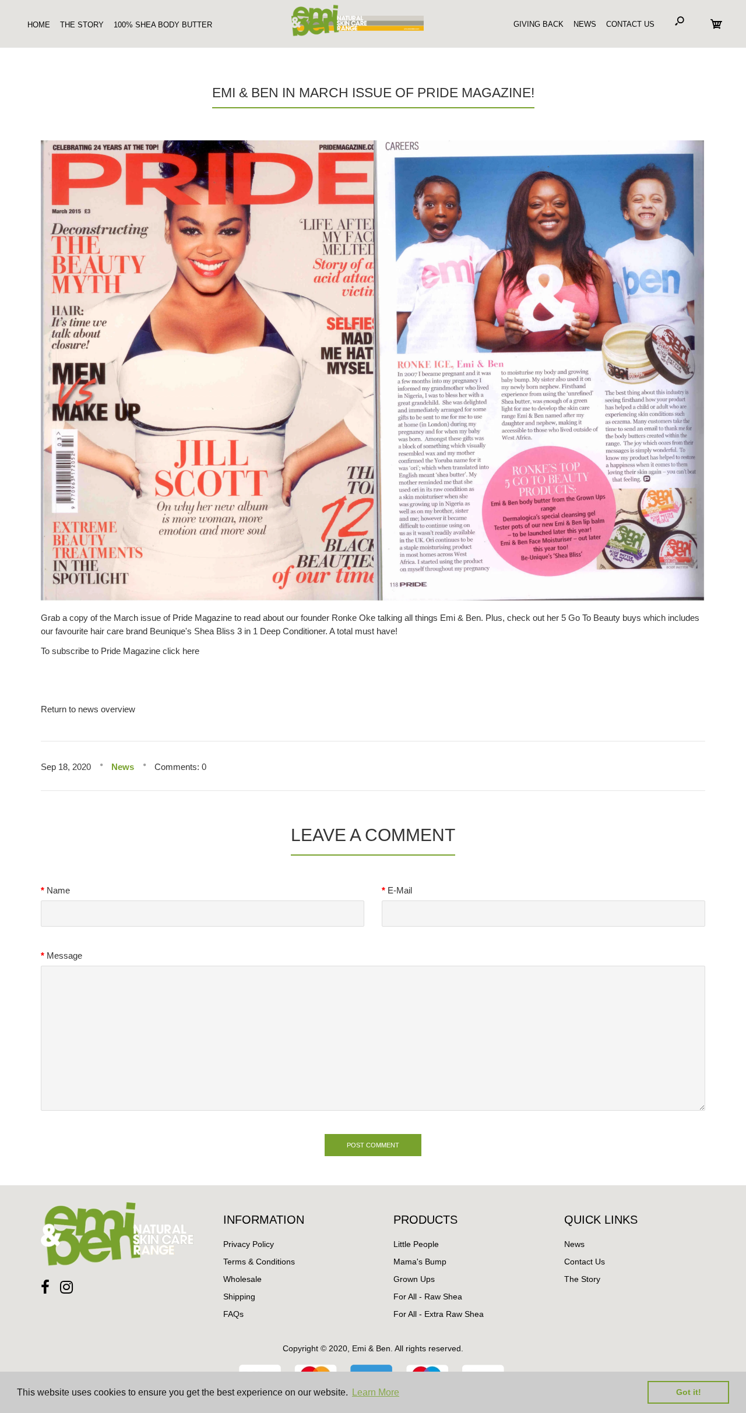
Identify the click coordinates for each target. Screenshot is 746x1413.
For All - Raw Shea (427, 1296)
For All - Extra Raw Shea (438, 1314)
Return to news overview (88, 709)
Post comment (373, 1145)
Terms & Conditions (259, 1261)
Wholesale (242, 1279)
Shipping (239, 1296)
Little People (416, 1244)
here (190, 651)
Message (64, 955)
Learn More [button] (375, 1392)
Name (58, 890)
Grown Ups (414, 1279)
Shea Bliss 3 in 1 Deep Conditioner (259, 631)
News (584, 24)
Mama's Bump (419, 1261)
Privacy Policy (248, 1244)
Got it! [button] (688, 1392)
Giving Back (538, 24)
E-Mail (400, 890)
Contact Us (630, 24)
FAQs (233, 1314)
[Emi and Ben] (356, 36)
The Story (582, 1279)
